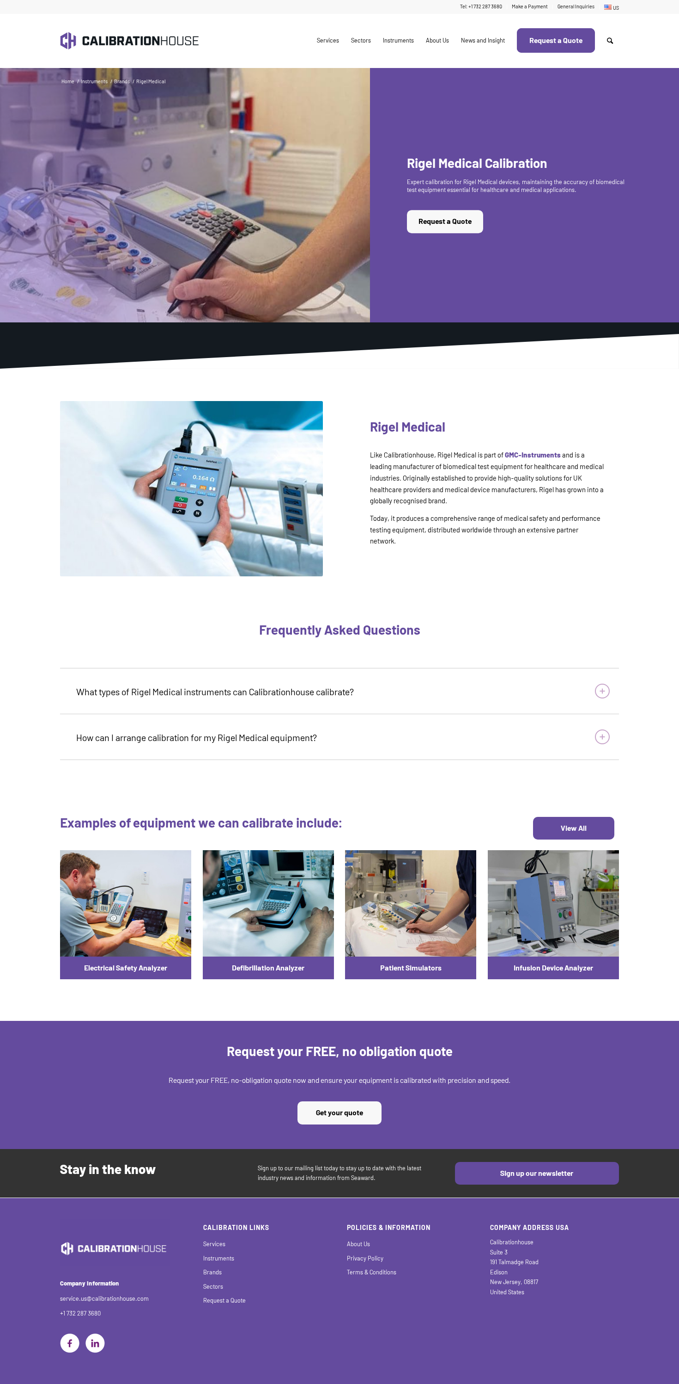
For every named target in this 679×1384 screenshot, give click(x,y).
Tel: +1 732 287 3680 (481, 7)
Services (214, 1244)
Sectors (213, 1286)
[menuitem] (481, 7)
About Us (358, 1244)
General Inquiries (576, 7)
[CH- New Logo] (129, 40)
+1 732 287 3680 (80, 1313)
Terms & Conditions (371, 1272)
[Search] (610, 40)
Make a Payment (530, 7)
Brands (212, 1272)
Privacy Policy (365, 1258)
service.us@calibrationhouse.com (104, 1298)
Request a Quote (445, 221)
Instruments (218, 1258)
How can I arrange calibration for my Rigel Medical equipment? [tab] (196, 737)
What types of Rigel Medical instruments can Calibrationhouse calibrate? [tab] (215, 692)
